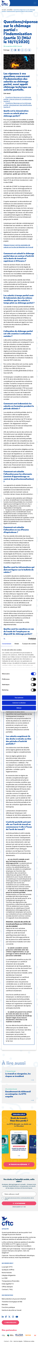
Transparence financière (10, 1281)
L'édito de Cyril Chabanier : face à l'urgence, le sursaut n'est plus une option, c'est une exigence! (18, 1251)
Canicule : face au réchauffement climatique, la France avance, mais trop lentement (18, 1256)
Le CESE (4, 1278)
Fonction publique (8, 1307)
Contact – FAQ (8, 1341)
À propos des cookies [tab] (29, 643)
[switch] (33, 679)
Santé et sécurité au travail (11, 1310)
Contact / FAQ (7, 1289)
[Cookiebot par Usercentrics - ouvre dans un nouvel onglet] (28, 639)
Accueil (4, 9)
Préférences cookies (29, 1341)
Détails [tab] (17, 643)
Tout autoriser (19, 697)
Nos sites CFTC (11, 1322)
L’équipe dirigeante (8, 1275)
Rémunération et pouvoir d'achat (14, 1299)
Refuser (19, 708)
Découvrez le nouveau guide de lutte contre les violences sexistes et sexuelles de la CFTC (19, 1238)
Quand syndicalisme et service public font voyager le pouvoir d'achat (17, 1233)
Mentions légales (18, 1341)
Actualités (9, 9)
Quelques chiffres (8, 1270)
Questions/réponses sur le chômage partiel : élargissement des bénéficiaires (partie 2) (18, 105)
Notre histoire (7, 1272)
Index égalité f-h (8, 1284)
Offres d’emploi (7, 1287)
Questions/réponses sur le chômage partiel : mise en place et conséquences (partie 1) (18, 99)
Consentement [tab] (6, 643)
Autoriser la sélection (19, 702)
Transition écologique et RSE (12, 1302)
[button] (19, 1139)
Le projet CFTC (7, 1267)
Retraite (5, 1304)
